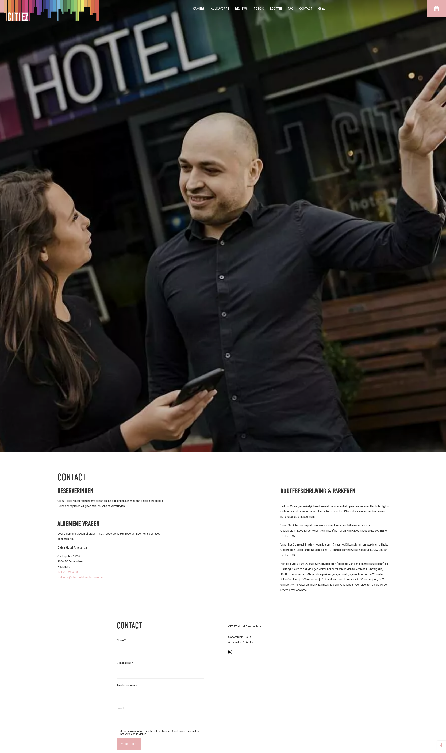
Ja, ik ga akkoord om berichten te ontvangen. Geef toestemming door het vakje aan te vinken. (160, 733)
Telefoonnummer (127, 685)
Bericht (121, 708)
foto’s (259, 8)
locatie (276, 8)
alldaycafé (220, 8)
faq (290, 8)
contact (306, 8)
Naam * (121, 640)
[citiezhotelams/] (230, 652)
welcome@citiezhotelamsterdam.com (80, 577)
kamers (199, 8)
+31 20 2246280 (67, 572)
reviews (241, 8)
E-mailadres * (125, 662)
